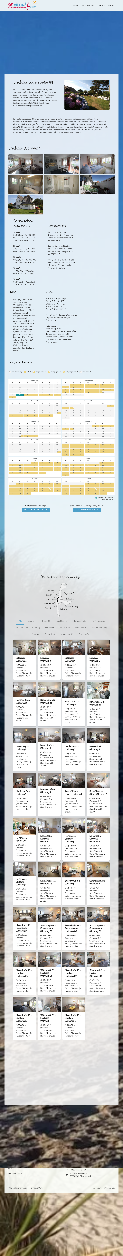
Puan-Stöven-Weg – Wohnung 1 (73, 793)
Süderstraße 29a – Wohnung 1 (73, 882)
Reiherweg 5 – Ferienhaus (22, 839)
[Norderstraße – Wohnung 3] (24, 780)
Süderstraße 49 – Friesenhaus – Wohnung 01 (24, 927)
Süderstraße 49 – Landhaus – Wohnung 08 (97, 973)
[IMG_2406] (97, 164)
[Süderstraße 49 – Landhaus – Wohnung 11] (49, 1004)
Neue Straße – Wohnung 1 (23, 748)
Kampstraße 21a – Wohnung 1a (24, 701)
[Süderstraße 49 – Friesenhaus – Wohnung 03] (73, 914)
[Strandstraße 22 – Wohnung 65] (49, 869)
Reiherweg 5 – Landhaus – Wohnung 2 (71, 838)
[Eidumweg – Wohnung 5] (98, 647)
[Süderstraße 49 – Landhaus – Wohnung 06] (49, 959)
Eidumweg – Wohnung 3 (45, 659)
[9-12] (25, 204)
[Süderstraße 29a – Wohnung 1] (73, 869)
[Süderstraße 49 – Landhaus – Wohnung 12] (73, 1004)
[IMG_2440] (61, 184)
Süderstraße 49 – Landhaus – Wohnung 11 (48, 1018)
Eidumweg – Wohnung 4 (70, 659)
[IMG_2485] (25, 164)
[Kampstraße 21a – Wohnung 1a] (24, 689)
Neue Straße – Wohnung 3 (47, 747)
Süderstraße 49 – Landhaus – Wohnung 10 (24, 1018)
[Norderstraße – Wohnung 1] (73, 735)
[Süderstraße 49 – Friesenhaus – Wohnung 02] (49, 914)
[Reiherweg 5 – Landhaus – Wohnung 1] (49, 825)
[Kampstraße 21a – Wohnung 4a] (98, 690)
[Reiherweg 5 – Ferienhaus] (24, 826)
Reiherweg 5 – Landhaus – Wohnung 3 (96, 838)
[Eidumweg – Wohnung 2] (24, 647)
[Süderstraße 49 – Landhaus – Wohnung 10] (24, 1004)
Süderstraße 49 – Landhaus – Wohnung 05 (24, 973)
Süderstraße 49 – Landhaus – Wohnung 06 (48, 973)
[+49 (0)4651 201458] (67, 1170)
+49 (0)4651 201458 (78, 1170)
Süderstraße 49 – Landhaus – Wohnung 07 (73, 973)
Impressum (97, 1188)
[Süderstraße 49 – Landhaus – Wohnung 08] (98, 959)
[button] (95, 5)
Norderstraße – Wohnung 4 (47, 791)
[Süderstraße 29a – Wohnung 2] (98, 869)
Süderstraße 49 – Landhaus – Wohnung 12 (73, 1018)
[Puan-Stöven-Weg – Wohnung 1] (73, 780)
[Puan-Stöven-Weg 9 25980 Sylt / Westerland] (67, 1175)
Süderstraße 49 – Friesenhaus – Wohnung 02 (48, 928)
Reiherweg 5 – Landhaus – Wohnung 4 (22, 881)
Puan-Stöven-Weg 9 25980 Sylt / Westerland (80, 1175)
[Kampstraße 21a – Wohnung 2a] (49, 689)
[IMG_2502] (97, 184)
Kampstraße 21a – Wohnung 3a (73, 703)
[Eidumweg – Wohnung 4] (73, 647)
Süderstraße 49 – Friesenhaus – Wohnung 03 (73, 928)
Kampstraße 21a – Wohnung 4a (97, 703)
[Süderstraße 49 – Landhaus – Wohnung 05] (24, 959)
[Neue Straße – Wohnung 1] (24, 735)
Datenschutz (109, 1188)
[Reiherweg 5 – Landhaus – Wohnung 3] (98, 825)
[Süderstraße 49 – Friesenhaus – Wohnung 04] (98, 914)
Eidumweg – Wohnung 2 (21, 659)
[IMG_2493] (61, 164)
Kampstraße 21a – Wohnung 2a (48, 701)
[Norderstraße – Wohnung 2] (98, 735)
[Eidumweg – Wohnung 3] (49, 647)
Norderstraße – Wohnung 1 (72, 748)
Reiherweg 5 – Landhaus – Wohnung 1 (47, 838)
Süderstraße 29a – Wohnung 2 (98, 882)
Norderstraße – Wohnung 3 (23, 793)
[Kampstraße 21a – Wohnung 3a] (73, 690)
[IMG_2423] (25, 184)
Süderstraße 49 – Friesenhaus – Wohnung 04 (97, 928)
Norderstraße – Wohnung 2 (96, 748)
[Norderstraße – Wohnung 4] (49, 779)
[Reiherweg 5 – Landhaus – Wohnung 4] (24, 869)
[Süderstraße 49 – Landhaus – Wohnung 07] (73, 959)
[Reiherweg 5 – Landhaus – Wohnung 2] (73, 825)
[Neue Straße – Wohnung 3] (49, 735)
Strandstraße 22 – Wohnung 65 (48, 882)
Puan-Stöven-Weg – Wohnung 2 (98, 793)
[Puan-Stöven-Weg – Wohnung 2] (98, 780)
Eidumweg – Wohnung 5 (94, 659)
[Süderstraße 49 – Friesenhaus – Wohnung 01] (24, 914)
